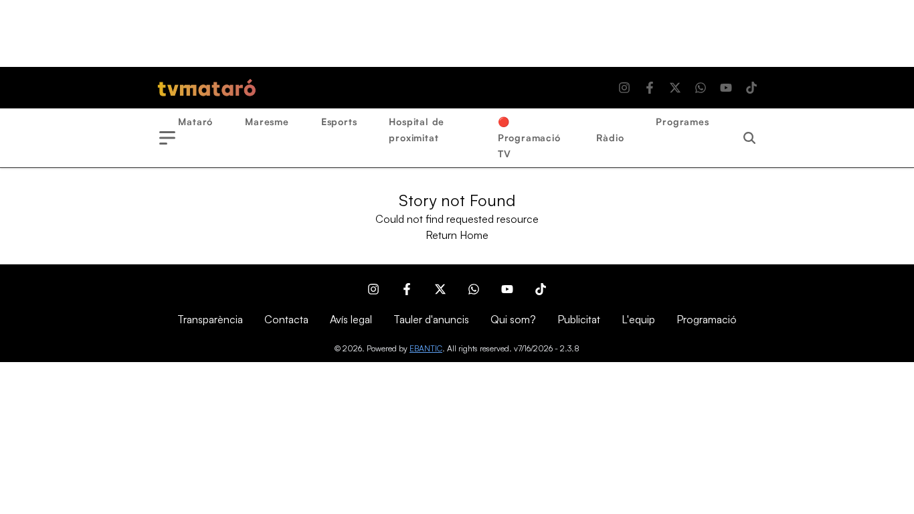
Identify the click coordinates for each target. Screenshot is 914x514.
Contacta (286, 319)
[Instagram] (624, 88)
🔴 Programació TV (529, 137)
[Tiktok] (751, 88)
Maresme (267, 121)
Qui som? (513, 319)
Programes (682, 121)
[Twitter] (675, 88)
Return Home (457, 235)
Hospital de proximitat (416, 129)
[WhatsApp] (701, 88)
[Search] (749, 138)
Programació (706, 319)
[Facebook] (650, 88)
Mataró (195, 121)
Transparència (210, 319)
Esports (339, 121)
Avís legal (351, 319)
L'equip (638, 319)
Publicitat (578, 319)
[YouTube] (726, 88)
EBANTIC (425, 348)
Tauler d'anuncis (431, 319)
